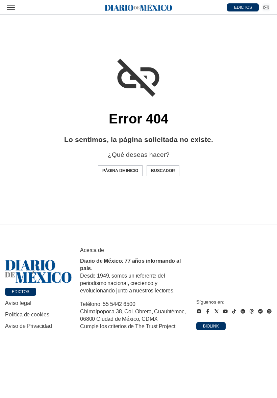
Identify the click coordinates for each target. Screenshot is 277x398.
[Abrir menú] (11, 7)
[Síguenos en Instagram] (199, 311)
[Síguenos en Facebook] (207, 311)
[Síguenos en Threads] (251, 311)
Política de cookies (27, 314)
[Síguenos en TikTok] (234, 311)
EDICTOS (243, 7)
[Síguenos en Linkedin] (243, 311)
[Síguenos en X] (216, 311)
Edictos (20, 291)
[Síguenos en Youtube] (225, 311)
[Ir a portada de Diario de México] (38, 271)
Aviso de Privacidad (28, 326)
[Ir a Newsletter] (266, 7)
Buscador (163, 170)
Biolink (211, 326)
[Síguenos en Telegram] (260, 311)
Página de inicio (120, 170)
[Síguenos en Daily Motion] (269, 311)
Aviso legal (18, 303)
